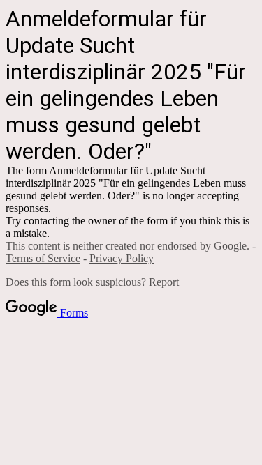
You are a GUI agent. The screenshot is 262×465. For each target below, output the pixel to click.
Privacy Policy (121, 258)
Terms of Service (43, 258)
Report (164, 282)
